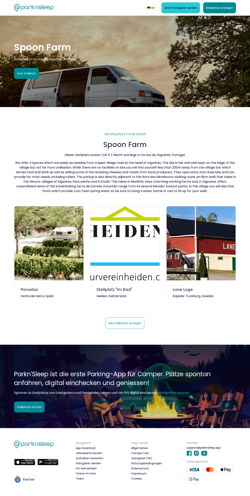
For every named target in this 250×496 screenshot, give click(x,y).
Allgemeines (139, 448)
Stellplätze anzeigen (219, 8)
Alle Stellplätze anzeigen (125, 323)
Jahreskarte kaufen (89, 453)
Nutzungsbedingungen (146, 463)
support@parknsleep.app (204, 448)
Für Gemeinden (86, 468)
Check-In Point (86, 473)
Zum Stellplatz (26, 73)
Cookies (136, 479)
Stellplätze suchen (29, 407)
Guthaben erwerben (89, 458)
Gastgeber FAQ (141, 458)
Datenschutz (140, 468)
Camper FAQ (140, 453)
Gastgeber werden (88, 463)
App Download (85, 448)
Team (80, 479)
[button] (150, 7)
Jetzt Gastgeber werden (180, 8)
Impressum (139, 473)
